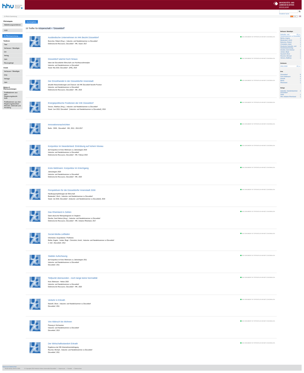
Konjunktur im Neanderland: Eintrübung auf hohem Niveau (75, 146)
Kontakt (70, 368)
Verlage (7, 79)
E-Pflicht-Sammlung (10, 16)
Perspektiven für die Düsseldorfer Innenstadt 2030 (71, 190)
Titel (5, 44)
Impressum (5, 366)
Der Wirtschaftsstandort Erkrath (63, 343)
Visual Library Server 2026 (12, 368)
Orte (5, 75)
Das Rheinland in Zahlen (59, 212)
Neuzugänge (9, 63)
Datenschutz (13, 366)
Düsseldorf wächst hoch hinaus (63, 59)
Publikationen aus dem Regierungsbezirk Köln (10, 95)
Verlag (6, 55)
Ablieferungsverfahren (12, 25)
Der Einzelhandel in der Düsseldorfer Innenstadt (70, 81)
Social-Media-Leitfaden (59, 234)
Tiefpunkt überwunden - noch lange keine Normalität (72, 278)
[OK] (299, 11)
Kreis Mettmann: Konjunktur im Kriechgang (68, 168)
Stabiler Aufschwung (57, 256)
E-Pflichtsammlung (11, 36)
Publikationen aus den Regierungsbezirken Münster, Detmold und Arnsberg (12, 104)
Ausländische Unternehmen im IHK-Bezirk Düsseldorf (73, 37)
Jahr (5, 59)
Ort (5, 52)
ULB (5, 30)
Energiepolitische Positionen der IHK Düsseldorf (70, 103)
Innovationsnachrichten (59, 124)
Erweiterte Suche (284, 13)
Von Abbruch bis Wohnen (60, 321)
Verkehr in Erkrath (56, 300)
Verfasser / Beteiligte (11, 48)
